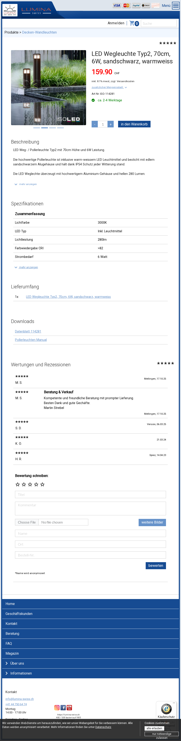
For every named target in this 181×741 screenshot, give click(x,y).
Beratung (12, 633)
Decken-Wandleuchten (39, 32)
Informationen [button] (21, 673)
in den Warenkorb (134, 124)
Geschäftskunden (19, 614)
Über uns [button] (17, 663)
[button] (110, 87)
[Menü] (174, 704)
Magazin (12, 653)
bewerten (156, 565)
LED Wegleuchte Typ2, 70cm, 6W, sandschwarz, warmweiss (68, 297)
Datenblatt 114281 (28, 331)
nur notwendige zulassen (161, 734)
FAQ (9, 643)
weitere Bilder (152, 522)
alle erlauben (154, 728)
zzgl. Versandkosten (122, 81)
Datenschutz (103, 727)
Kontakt (11, 624)
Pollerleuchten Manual (31, 340)
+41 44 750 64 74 (16, 704)
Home (10, 604)
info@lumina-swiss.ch (20, 699)
